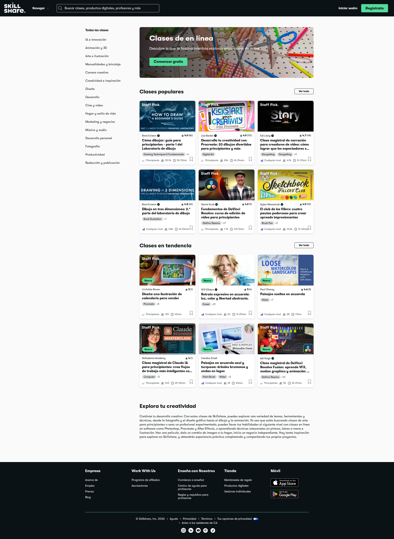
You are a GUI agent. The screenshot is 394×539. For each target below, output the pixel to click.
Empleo (90, 485)
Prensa (89, 491)
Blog (88, 497)
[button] (48, 8)
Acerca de (91, 480)
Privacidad (189, 518)
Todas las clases (96, 30)
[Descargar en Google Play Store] (290, 494)
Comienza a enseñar (191, 480)
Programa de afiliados (146, 480)
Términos (206, 518)
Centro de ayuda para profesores (192, 487)
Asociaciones (140, 485)
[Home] (14, 8)
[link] (167, 133)
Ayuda (174, 518)
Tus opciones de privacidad (234, 518)
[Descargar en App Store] (290, 482)
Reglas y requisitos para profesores (193, 496)
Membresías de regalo (238, 480)
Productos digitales (236, 485)
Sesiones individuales (237, 491)
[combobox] (108, 8)
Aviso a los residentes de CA (199, 522)
